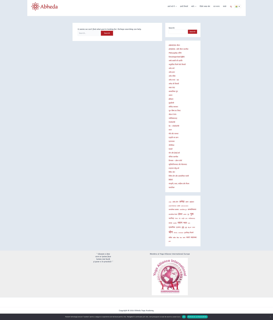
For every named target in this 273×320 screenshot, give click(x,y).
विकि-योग (172, 172)
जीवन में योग (172, 114)
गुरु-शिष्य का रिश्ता (175, 111)
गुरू (192, 213)
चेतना (176, 218)
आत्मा (178, 206)
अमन (186, 202)
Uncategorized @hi (176, 57)
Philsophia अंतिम (175, 53)
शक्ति (170, 237)
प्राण (189, 223)
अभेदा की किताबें (174, 84)
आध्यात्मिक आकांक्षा (174, 209)
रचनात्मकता (180, 232)
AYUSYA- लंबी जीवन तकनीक (178, 49)
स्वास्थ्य (193, 237)
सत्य (184, 237)
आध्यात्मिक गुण (173, 91)
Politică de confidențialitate (197, 317)
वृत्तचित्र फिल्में (188, 233)
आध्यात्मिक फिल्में (173, 214)
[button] (176, 6)
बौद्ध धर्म (189, 227)
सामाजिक (171, 187)
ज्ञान (186, 218)
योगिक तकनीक (173, 157)
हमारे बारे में (171, 6)
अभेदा (181, 201)
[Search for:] (89, 33)
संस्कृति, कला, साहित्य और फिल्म (179, 184)
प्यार (185, 222)
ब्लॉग (192, 6)
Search (171, 28)
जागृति (183, 218)
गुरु (188, 214)
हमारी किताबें (184, 6)
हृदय (170, 241)
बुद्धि (183, 227)
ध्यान (170, 130)
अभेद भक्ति (172, 76)
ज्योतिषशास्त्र (173, 118)
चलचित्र (171, 218)
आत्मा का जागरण (184, 206)
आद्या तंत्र (172, 87)
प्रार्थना (178, 227)
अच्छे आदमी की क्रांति (175, 61)
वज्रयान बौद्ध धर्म (174, 168)
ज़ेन (179, 218)
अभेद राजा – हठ (174, 80)
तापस (170, 223)
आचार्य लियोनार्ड (172, 206)
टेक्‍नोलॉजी (172, 122)
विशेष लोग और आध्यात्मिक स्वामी (179, 176)
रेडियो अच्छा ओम (205, 6)
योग (171, 232)
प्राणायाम (171, 141)
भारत (193, 227)
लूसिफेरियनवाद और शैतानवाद (178, 164)
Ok (184, 317)
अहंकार (192, 202)
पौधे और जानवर (173, 134)
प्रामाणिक (172, 227)
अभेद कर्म (171, 68)
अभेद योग (175, 202)
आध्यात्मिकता (192, 209)
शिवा (178, 237)
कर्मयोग (184, 214)
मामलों (170, 149)
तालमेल (175, 223)
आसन (170, 95)
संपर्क (224, 6)
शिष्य (181, 237)
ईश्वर (180, 214)
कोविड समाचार (173, 107)
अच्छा (170, 202)
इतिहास (171, 99)
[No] (270, 317)
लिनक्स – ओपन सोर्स (175, 161)
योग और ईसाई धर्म (174, 153)
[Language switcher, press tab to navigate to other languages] (237, 6)
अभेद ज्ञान (172, 72)
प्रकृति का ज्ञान (173, 137)
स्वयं (188, 237)
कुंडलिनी (171, 103)
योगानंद (175, 233)
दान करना (216, 6)
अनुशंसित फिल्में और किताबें (177, 64)
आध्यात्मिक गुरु (183, 209)
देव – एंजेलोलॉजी (174, 126)
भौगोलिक (171, 145)
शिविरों (171, 180)
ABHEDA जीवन (174, 45)
